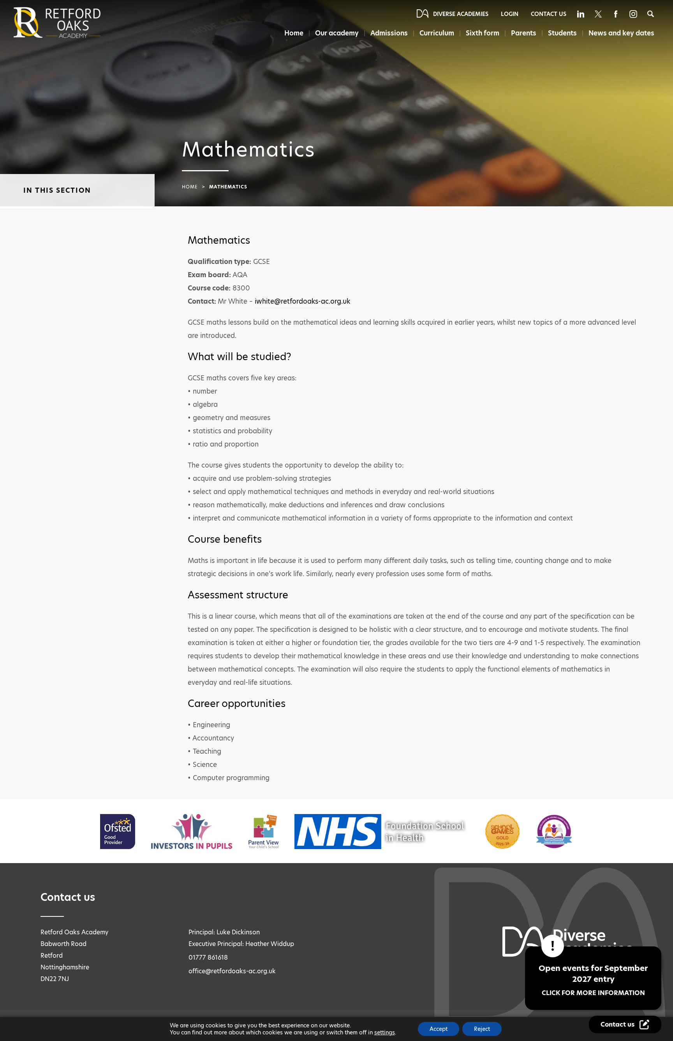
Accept (438, 1029)
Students (562, 33)
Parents (523, 33)
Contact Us (548, 14)
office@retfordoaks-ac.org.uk (232, 971)
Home (293, 33)
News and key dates (621, 33)
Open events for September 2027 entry (593, 980)
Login (509, 14)
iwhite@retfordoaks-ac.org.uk (302, 301)
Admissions (389, 33)
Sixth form (482, 33)
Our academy (337, 33)
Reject (482, 1029)
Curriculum (436, 33)
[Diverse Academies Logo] (70, 22)
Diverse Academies (460, 14)
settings (384, 1032)
